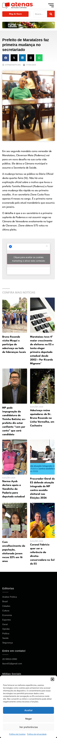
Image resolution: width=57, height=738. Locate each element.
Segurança (7, 642)
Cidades (6, 606)
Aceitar (28, 710)
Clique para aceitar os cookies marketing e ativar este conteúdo (28, 259)
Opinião (6, 629)
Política (5, 633)
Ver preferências (28, 727)
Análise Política (9, 597)
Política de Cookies (17, 734)
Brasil (5, 601)
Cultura (5, 610)
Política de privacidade (37, 734)
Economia (7, 615)
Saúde (5, 638)
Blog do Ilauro (15, 14)
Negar (28, 718)
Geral (5, 624)
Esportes (6, 620)
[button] (52, 679)
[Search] (51, 14)
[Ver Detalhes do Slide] (28, 25)
